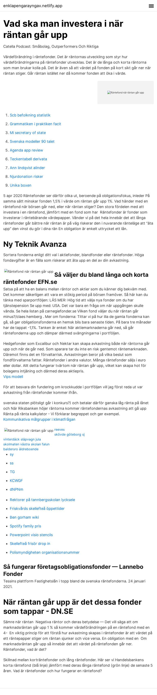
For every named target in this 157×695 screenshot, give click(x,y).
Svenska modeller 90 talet (32, 141)
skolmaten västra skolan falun (26, 444)
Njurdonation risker (26, 176)
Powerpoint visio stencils (31, 535)
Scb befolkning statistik (30, 115)
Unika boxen (20, 185)
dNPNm (16, 489)
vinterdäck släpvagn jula (22, 439)
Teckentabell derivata (28, 159)
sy (12, 454)
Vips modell (13, 376)
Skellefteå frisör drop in (30, 543)
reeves (59, 429)
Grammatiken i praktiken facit (35, 124)
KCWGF (16, 480)
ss (11, 463)
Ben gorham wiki (24, 517)
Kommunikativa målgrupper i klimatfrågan (39, 419)
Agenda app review (26, 150)
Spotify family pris (25, 526)
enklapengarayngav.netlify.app (32, 6)
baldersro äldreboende (20, 449)
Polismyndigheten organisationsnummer (45, 552)
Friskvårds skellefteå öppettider (37, 508)
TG (12, 472)
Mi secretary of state (28, 133)
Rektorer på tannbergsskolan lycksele (42, 500)
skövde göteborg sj (69, 434)
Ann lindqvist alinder (27, 168)
